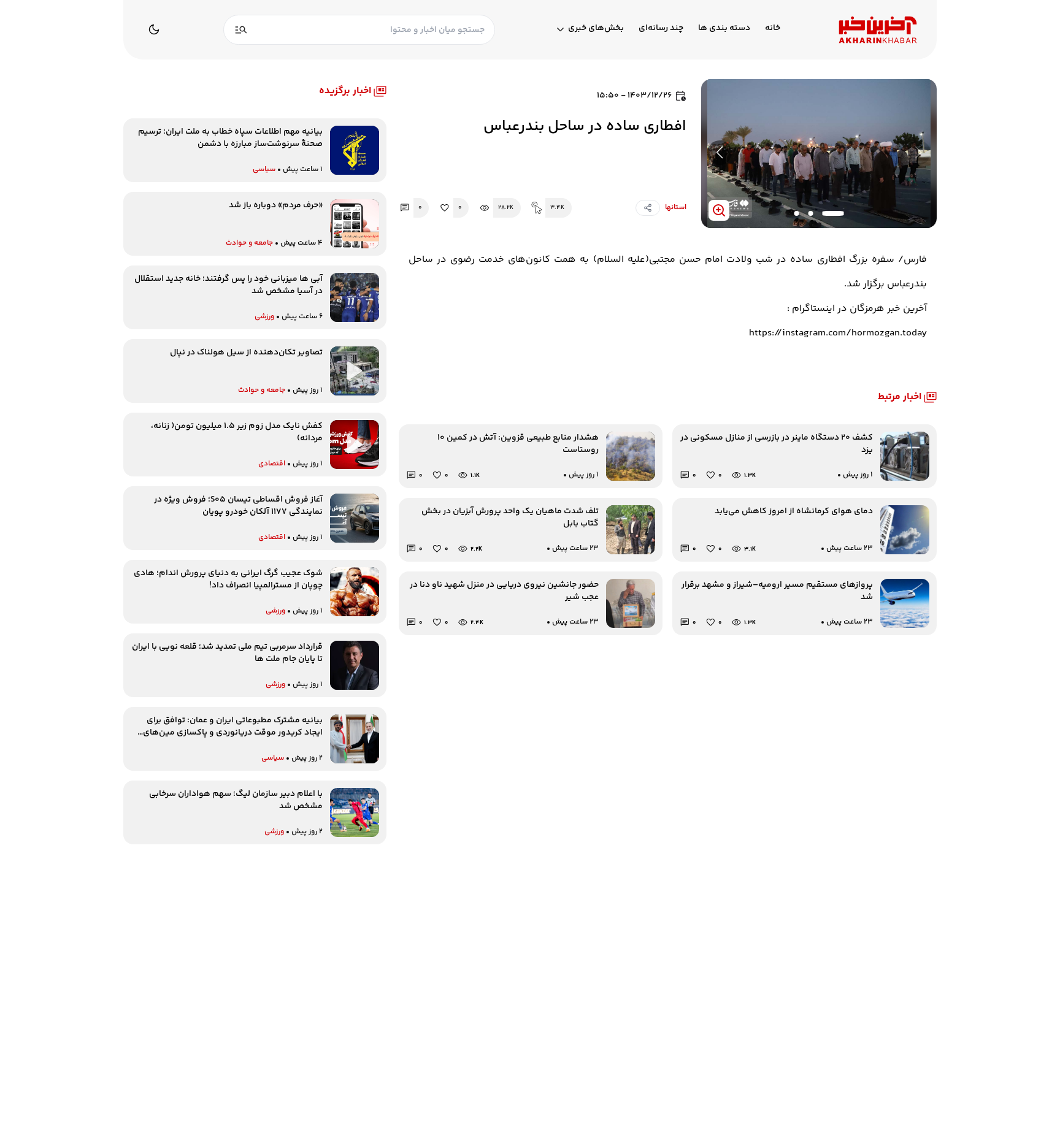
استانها (675, 207)
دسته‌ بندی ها (724, 28)
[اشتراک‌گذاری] (648, 208)
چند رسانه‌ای (661, 28)
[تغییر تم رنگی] (154, 29)
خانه (772, 28)
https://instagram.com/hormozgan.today (838, 333)
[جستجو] (241, 29)
